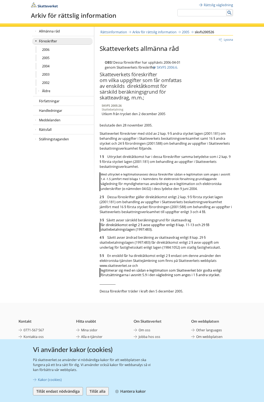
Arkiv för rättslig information (154, 32)
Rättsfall (45, 129)
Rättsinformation (113, 32)
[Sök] (229, 12)
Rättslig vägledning (218, 5)
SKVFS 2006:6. (167, 67)
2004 (46, 66)
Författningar (49, 101)
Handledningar (50, 110)
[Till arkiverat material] (44, 6)
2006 (46, 49)
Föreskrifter (48, 41)
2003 (46, 74)
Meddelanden (49, 120)
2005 (46, 58)
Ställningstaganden (54, 139)
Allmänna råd (49, 31)
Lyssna (228, 40)
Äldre (46, 91)
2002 (46, 82)
